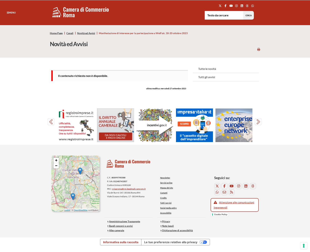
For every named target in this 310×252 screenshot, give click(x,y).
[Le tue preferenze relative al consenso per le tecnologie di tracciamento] (303, 245)
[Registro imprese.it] (76, 125)
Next (259, 122)
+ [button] (56, 160)
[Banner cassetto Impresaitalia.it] (194, 125)
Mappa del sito (166, 188)
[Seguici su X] (220, 5)
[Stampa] (258, 49)
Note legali (168, 226)
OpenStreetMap (81, 210)
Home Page (56, 33)
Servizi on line (166, 183)
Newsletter (165, 178)
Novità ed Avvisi (86, 33)
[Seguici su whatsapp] (252, 5)
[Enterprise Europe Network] (234, 125)
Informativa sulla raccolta (120, 242)
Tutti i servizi (166, 203)
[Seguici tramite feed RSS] (232, 192)
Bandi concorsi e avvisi (121, 226)
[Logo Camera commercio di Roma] (128, 164)
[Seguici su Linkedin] (241, 5)
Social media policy (168, 208)
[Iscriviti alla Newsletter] (224, 192)
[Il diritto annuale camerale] (115, 125)
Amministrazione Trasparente (124, 221)
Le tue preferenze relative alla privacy (170, 242)
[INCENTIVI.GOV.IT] (155, 125)
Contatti (163, 193)
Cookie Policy (220, 214)
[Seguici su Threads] (247, 5)
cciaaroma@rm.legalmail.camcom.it (129, 189)
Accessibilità (165, 213)
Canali (69, 33)
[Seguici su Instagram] (236, 5)
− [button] (56, 165)
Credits (163, 198)
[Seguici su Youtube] (231, 5)
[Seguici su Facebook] (225, 5)
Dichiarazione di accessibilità (177, 230)
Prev (51, 122)
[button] (11, 12)
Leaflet (67, 210)
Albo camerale (116, 230)
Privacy (166, 221)
